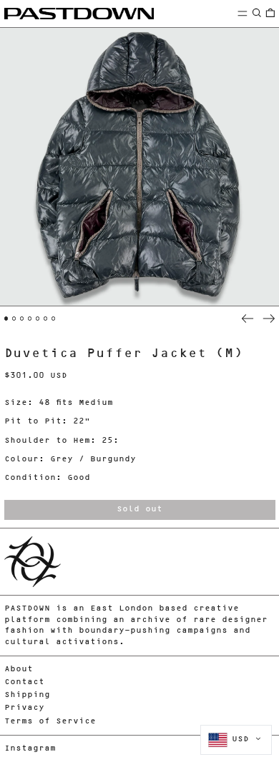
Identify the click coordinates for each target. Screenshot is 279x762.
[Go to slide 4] (30, 318)
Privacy (24, 708)
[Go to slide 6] (46, 318)
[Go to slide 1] (6, 318)
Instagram (30, 749)
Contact (24, 682)
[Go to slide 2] (14, 318)
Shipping (27, 695)
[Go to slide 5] (38, 318)
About (18, 669)
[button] (257, 13)
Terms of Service (50, 722)
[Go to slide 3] (22, 318)
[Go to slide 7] (54, 318)
